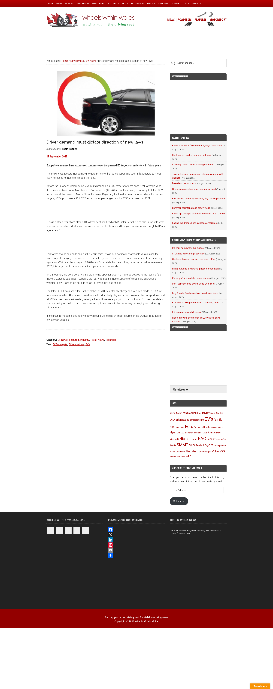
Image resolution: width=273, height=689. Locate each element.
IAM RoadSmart (187, 433)
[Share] (136, 555)
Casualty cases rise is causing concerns (193, 164)
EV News (63, 339)
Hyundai (175, 432)
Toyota (208, 445)
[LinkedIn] (136, 539)
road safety (221, 439)
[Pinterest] (136, 545)
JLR (205, 432)
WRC (188, 456)
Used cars (180, 451)
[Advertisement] (136, 44)
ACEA (172, 413)
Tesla (199, 445)
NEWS (171, 19)
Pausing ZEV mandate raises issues (191, 278)
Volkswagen (205, 451)
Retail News (97, 339)
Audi (193, 413)
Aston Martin (183, 413)
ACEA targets (60, 344)
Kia (209, 432)
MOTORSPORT (218, 19)
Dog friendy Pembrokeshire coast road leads (195, 293)
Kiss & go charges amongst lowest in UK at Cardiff (198, 213)
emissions (195, 419)
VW (222, 451)
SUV (192, 445)
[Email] (136, 550)
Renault (211, 439)
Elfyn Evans (182, 419)
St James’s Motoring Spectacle (188, 253)
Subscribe (178, 501)
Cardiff (219, 413)
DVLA (172, 420)
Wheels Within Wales (90, 20)
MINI (218, 432)
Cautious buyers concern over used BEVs (193, 259)
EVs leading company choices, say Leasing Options (198, 198)
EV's (87, 344)
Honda (206, 427)
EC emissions (76, 344)
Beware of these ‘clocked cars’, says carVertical (197, 145)
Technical (111, 339)
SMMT (182, 445)
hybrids (219, 427)
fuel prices (198, 427)
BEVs (199, 413)
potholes (194, 439)
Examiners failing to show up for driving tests (195, 302)
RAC (202, 438)
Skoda (173, 445)
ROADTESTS (184, 19)
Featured (74, 339)
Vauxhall (192, 451)
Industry (84, 339)
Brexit (212, 413)
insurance (198, 433)
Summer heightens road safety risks (191, 208)
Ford (189, 426)
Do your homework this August (188, 248)
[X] (136, 534)
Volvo (215, 451)
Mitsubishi (174, 439)
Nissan (184, 439)
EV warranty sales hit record (186, 312)
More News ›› (180, 389)
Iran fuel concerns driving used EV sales (193, 283)
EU (202, 420)
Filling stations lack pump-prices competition (195, 268)
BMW (206, 413)
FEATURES (200, 19)
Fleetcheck (179, 427)
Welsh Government (177, 456)
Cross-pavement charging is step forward (194, 189)
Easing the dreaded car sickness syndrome (194, 223)
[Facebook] (136, 529)
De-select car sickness (184, 183)
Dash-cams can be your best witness (191, 155)
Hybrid (213, 427)
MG (214, 433)
